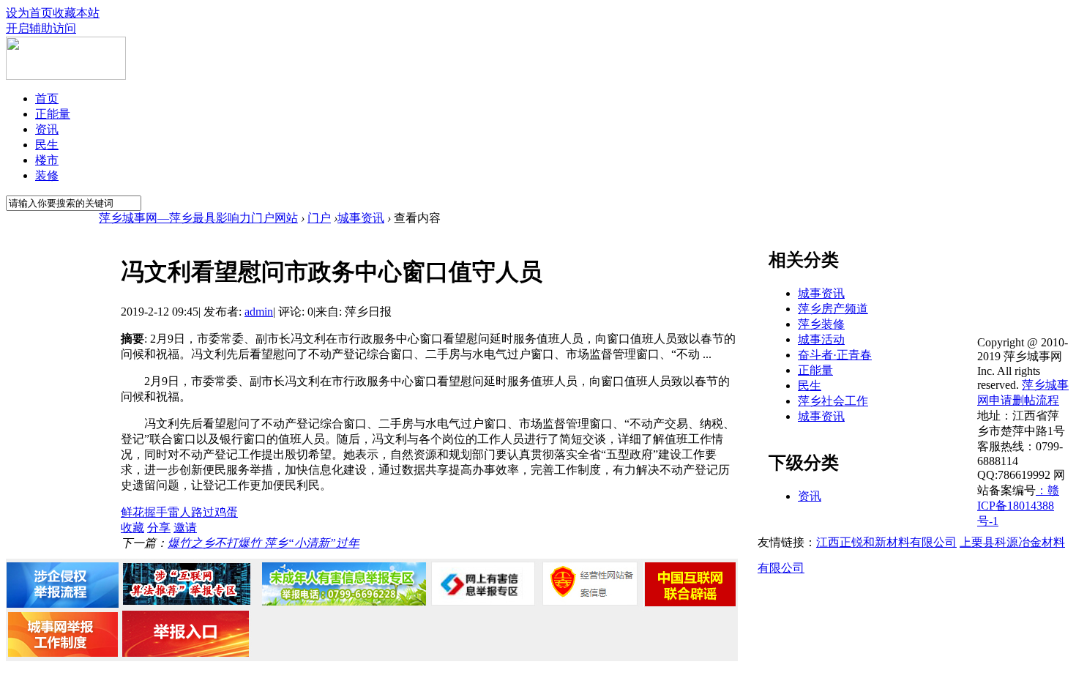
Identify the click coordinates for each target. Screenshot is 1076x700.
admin (258, 311)
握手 (156, 512)
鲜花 (132, 512)
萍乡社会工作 (833, 401)
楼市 (47, 160)
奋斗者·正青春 (835, 355)
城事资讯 (360, 218)
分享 (159, 527)
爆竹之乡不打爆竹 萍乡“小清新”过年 (263, 543)
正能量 (52, 114)
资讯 (47, 129)
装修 (47, 175)
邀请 (185, 527)
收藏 (132, 527)
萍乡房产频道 (833, 308)
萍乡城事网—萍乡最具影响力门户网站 (198, 218)
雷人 (179, 512)
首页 (47, 98)
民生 (47, 144)
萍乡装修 (821, 324)
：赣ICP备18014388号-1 (1018, 505)
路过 (202, 512)
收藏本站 (76, 13)
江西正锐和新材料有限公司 (886, 542)
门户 (319, 218)
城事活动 (821, 339)
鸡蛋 (226, 512)
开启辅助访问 (41, 28)
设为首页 (29, 13)
